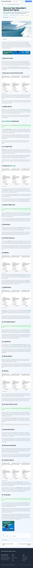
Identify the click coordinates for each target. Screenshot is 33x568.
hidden (14, 129)
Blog (14, 1)
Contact (13, 560)
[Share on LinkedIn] (13, 17)
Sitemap (23, 560)
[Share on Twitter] (10, 17)
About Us (13, 556)
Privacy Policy (24, 556)
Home (2, 4)
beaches (11, 242)
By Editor (27, 15)
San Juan (12, 166)
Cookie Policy (24, 559)
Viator (26, 125)
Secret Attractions (6, 1)
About (17, 1)
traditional (21, 509)
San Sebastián (4, 42)
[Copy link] (15, 17)
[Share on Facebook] (11, 17)
